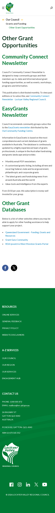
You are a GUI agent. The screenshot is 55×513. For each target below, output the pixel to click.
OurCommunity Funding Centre (17, 130)
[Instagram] (19, 484)
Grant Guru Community (16, 239)
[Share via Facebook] (5, 268)
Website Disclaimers (13, 335)
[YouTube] (44, 484)
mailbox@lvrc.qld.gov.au (19, 405)
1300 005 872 (16, 401)
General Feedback (12, 321)
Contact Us (10, 393)
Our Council (12, 19)
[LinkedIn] (28, 484)
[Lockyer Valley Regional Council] (12, 455)
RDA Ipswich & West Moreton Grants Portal (26, 243)
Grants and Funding (16, 23)
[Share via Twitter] (14, 268)
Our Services (9, 371)
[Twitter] (36, 484)
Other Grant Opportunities (22, 27)
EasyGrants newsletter (19, 127)
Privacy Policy (10, 328)
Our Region (8, 365)
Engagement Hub (11, 378)
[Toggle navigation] (22, 19)
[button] (3, 7)
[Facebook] (11, 484)
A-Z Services (10, 350)
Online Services (10, 314)
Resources (9, 306)
